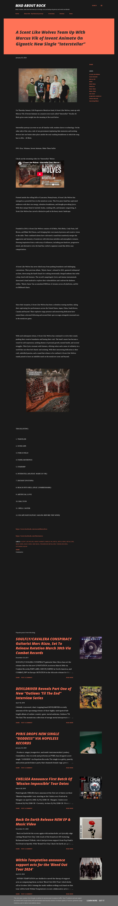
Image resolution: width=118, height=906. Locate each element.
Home (17, 13)
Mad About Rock (30, 5)
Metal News (92, 84)
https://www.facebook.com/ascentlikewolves (31, 529)
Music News (92, 89)
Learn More (92, 901)
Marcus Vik (92, 79)
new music (92, 94)
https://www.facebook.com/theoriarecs (29, 536)
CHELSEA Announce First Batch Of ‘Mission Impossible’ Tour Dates (44, 781)
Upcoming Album (94, 101)
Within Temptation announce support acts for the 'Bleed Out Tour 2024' (41, 865)
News (71, 13)
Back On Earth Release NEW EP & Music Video (43, 821)
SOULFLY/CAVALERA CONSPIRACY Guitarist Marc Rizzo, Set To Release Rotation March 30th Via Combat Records (44, 646)
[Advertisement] (45, 610)
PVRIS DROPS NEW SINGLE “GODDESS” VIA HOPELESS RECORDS (37, 738)
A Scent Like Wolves (94, 74)
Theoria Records (93, 98)
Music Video (92, 91)
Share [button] (91, 64)
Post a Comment (26, 677)
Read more (69, 677)
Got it (102, 901)
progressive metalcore (95, 96)
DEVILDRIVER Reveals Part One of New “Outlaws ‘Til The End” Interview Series (43, 693)
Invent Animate (93, 77)
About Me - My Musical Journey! (33, 13)
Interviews (51, 13)
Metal (90, 81)
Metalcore (92, 86)
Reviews (62, 13)
